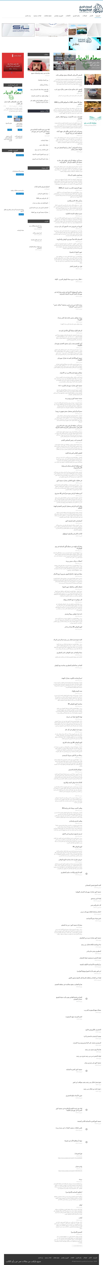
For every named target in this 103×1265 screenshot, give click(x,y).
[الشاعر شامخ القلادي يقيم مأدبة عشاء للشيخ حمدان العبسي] (92, 1001)
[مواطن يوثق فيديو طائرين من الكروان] (92, 377)
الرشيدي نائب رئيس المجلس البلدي (71, 440)
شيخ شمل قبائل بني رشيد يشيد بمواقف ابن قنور (87, 1082)
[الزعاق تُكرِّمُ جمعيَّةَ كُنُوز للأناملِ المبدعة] (92, 335)
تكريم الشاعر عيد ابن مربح (41, 149)
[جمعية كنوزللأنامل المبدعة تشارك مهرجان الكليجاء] (92, 362)
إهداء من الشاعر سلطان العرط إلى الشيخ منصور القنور (85, 978)
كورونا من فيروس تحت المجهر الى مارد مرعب (68, 226)
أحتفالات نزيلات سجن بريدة (74, 561)
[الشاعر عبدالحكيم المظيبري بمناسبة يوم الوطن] (92, 669)
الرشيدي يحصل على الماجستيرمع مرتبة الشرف (87, 1043)
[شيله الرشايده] (13, 221)
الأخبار (91, 16)
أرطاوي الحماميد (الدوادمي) (74, 1192)
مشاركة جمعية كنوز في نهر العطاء (39, 212)
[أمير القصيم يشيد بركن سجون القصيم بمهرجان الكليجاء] (92, 348)
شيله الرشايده (44, 140)
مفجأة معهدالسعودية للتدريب (92, 1010)
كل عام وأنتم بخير (96, 905)
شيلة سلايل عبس (43, 145)
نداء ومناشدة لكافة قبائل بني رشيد (91, 944)
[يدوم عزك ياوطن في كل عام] (92, 734)
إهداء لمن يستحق (96, 898)
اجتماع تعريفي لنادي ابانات (42, 186)
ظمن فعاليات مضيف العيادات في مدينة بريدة (69, 1128)
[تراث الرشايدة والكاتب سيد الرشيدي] (46, 227)
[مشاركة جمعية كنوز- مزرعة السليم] (92, 929)
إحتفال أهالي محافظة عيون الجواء (72, 587)
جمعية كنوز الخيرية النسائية (74, 1069)
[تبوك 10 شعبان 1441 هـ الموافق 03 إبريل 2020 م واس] (92, 106)
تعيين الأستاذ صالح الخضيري (74, 1095)
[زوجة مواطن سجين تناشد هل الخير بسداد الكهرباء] (92, 322)
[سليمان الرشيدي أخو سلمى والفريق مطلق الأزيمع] (13, 200)
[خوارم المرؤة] (8, 119)
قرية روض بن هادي (37, 233)
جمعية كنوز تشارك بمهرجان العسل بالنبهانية (88, 892)
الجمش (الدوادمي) (76, 1232)
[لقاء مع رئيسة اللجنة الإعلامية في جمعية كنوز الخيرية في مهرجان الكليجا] (92, 1112)
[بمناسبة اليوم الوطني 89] (92, 708)
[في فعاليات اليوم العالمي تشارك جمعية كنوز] (92, 485)
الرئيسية (98, 16)
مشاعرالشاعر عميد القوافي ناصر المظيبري (69, 652)
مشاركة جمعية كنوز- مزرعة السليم (71, 925)
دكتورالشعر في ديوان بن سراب (40, 203)
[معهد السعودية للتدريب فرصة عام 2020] (92, 192)
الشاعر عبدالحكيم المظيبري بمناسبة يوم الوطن (68, 665)
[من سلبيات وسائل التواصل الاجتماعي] (46, 248)
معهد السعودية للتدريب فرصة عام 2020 (70, 188)
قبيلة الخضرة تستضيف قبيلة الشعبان (90, 958)
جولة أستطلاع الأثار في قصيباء (73, 1141)
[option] (13, 66)
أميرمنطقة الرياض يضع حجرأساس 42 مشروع (68, 493)
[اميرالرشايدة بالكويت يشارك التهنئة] (92, 682)
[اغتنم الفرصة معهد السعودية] (92, 1021)
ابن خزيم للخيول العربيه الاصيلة (40, 154)
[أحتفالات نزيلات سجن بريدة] (92, 565)
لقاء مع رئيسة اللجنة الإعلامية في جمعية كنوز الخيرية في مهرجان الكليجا (40, 131)
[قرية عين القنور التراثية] (46, 241)
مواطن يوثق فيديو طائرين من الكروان (71, 373)
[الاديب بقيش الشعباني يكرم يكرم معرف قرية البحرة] (8, 132)
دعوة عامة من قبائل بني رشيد (92, 1089)
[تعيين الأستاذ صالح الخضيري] (92, 1100)
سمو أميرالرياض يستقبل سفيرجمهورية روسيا (69, 411)
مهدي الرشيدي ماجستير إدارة (92, 1036)
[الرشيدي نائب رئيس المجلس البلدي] (92, 444)
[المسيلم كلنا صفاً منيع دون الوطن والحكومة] (92, 243)
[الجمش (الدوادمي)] (92, 1236)
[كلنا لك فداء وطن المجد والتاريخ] (92, 787)
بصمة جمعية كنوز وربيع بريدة (73, 398)
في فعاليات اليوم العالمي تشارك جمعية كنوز (69, 480)
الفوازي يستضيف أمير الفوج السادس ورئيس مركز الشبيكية (70, 70)
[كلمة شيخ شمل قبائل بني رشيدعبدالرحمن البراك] (92, 644)
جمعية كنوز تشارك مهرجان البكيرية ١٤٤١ (70, 385)
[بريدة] (92, 1183)
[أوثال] (92, 1209)
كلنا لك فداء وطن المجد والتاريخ (73, 782)
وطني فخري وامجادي (75, 821)
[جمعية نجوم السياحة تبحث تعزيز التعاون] (18, 119)
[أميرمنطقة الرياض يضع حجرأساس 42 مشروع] (92, 497)
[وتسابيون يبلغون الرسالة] (92, 179)
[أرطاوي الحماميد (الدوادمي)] (92, 1196)
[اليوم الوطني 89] (92, 851)
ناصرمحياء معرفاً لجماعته (93, 918)
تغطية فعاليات (48, 16)
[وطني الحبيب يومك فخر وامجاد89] (92, 812)
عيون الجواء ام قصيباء (75, 252)
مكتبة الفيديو (76, 16)
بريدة (80, 1179)
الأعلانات (68, 16)
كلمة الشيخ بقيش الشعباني (93, 885)
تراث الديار (28, 16)
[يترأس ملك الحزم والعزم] (92, 205)
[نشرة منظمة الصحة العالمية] (92, 218)
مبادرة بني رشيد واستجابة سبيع (40, 73)
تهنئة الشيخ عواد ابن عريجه (74, 717)
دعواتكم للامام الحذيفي (75, 769)
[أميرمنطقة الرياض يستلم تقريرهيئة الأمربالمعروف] (92, 470)
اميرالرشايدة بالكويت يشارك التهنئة (72, 678)
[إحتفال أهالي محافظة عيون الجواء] (92, 591)
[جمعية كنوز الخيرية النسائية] (92, 1073)
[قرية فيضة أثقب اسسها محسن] (18, 132)
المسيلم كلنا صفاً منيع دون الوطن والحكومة (69, 239)
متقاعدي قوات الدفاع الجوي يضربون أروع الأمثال (67, 574)
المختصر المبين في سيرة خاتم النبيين (38, 207)
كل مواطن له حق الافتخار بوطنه (72, 600)
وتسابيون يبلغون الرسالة (75, 175)
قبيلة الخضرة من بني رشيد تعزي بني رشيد (88, 1056)
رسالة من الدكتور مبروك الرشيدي (72, 755)
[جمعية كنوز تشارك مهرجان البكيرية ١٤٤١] (92, 390)
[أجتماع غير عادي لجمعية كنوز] (92, 525)
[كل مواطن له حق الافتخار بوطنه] (92, 604)
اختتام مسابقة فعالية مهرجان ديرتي (90, 912)
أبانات (80, 1218)
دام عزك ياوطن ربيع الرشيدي (73, 614)
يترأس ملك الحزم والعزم (74, 201)
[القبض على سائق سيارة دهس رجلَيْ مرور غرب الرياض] (92, 93)
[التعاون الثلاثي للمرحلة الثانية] (92, 457)
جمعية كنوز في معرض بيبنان (92, 1063)
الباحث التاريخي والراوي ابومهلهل (72, 533)
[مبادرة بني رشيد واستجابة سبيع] (39, 64)
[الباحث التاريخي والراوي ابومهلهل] (92, 538)
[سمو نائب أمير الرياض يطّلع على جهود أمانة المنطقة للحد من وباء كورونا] (92, 135)
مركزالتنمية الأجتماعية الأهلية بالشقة (90, 964)
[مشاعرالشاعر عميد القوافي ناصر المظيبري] (92, 657)
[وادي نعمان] (92, 1171)
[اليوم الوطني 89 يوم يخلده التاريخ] (92, 746)
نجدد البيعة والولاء (77, 691)
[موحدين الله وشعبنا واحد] (13, 162)
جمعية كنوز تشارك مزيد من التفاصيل (90, 938)
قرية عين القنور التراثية (36, 239)
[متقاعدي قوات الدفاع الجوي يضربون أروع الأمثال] (92, 578)
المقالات (84, 16)
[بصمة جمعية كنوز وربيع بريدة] (92, 402)
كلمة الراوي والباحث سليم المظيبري (71, 872)
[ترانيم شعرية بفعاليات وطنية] (13, 181)
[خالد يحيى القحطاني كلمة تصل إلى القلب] (88, 61)
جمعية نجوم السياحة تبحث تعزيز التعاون (59, 59)
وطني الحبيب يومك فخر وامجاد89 (72, 808)
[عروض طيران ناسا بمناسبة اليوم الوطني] (92, 864)
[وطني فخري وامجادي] (92, 825)
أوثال (80, 1205)
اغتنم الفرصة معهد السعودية (74, 1017)
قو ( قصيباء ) (78, 1153)
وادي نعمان (78, 1166)
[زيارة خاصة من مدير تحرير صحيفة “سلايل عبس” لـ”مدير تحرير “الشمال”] (92, 309)
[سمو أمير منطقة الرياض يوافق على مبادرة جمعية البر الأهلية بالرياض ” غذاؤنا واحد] (92, 164)
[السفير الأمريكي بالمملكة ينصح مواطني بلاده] (92, 79)
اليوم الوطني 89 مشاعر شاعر (73, 627)
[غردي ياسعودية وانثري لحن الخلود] (92, 838)
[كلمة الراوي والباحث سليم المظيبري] (92, 876)
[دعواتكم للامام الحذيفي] (92, 774)
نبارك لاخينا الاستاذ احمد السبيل (40, 159)
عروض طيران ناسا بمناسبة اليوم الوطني (70, 859)
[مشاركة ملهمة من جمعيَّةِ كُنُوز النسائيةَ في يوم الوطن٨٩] (92, 551)
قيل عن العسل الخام (76, 266)
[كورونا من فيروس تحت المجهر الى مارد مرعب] (92, 230)
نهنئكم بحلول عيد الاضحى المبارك (39, 96)
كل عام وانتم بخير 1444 (42, 198)
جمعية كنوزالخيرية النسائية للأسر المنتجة (89, 1121)
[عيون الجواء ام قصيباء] (92, 256)
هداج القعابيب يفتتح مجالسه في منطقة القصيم (68, 984)
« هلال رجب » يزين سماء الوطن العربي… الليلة (68, 279)
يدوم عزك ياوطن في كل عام (73, 729)
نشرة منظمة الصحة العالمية (74, 213)
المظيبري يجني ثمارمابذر (94, 951)
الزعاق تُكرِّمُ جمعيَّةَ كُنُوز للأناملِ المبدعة (70, 330)
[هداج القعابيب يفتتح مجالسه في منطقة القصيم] (92, 988)
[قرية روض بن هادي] (46, 234)
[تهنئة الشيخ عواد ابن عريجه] (92, 721)
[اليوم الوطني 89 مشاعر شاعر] (92, 631)
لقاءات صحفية (37, 16)
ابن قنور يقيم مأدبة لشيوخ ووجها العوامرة (89, 971)
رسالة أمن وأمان (44, 85)
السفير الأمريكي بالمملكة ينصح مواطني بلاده (69, 75)
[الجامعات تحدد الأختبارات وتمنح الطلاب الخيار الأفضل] (92, 121)
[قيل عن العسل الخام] (92, 270)
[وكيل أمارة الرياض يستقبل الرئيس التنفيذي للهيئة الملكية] (92, 510)
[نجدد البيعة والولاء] (92, 695)
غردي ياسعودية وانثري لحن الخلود (72, 834)
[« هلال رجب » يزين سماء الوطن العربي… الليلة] (92, 283)
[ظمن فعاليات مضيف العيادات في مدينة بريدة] (92, 1132)
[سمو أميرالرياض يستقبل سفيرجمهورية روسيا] (92, 415)
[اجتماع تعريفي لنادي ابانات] (39, 178)
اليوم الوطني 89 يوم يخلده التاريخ (72, 742)
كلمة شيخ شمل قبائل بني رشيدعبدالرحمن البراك (67, 639)
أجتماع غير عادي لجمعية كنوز (73, 521)
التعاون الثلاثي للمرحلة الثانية (73, 453)
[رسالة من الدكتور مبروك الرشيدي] (92, 759)
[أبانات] (92, 1222)
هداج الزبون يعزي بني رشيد (93, 1049)
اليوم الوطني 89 (77, 846)
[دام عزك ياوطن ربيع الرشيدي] (92, 618)
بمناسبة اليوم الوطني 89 (75, 704)
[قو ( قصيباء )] (92, 1158)
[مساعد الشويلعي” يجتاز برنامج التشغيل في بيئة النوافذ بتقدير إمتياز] (92, 152)
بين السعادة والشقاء (43, 80)
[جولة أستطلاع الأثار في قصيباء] (92, 1145)
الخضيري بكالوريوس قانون (93, 1029)
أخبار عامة (21, 214)
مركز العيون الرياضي (43, 193)
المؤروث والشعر (58, 16)
